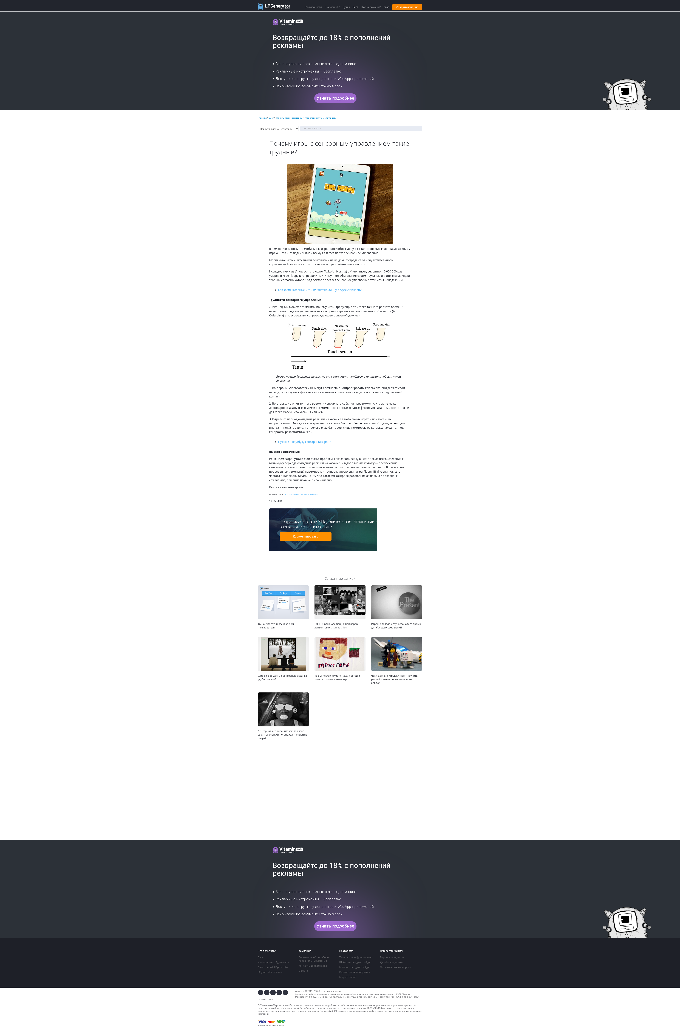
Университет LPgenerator (273, 962)
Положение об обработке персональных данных (314, 959)
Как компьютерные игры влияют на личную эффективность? (320, 290)
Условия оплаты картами (271, 1025)
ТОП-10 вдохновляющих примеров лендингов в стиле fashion (336, 625)
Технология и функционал (355, 957)
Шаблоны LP (332, 7)
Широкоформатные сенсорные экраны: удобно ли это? (282, 677)
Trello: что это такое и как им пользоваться (276, 625)
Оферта (303, 970)
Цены (346, 7)
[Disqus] (340, 790)
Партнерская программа (354, 972)
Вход (386, 7)
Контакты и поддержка (313, 965)
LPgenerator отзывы (270, 972)
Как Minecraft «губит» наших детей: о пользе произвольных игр (337, 677)
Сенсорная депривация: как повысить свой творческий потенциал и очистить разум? (283, 734)
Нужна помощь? (371, 7)
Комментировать (305, 536)
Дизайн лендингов (391, 962)
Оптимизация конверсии (395, 967)
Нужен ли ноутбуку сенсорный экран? (304, 442)
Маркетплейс (347, 977)
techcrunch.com (291, 494)
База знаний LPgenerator (273, 967)
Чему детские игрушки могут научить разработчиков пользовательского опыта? (394, 679)
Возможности (313, 7)
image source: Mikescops (308, 494)
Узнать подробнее (335, 98)
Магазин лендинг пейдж (354, 967)
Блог (260, 957)
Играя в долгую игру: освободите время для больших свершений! (396, 625)
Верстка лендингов (392, 957)
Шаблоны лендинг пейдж (355, 962)
